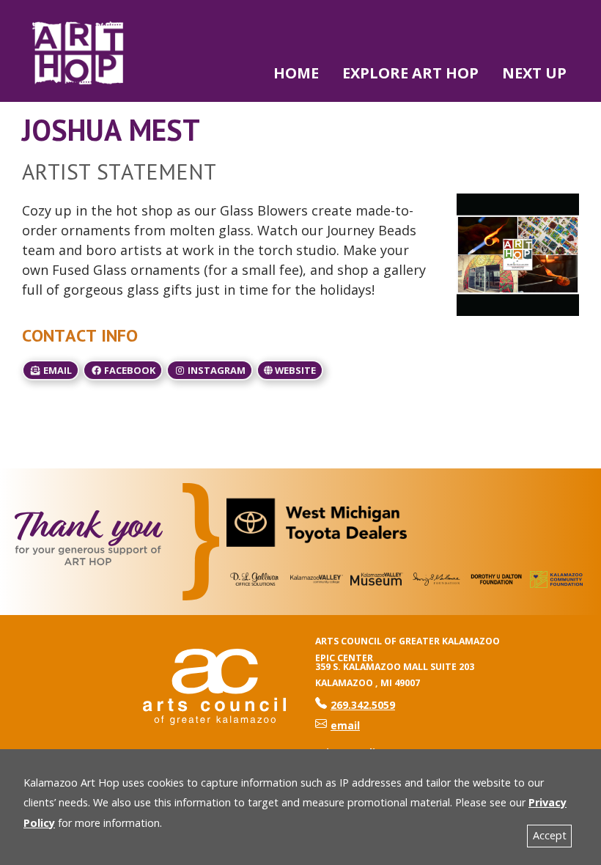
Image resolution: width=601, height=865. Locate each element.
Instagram (215, 370)
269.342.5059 (355, 705)
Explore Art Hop (410, 73)
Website (294, 370)
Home (296, 73)
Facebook (128, 370)
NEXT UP (534, 73)
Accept (550, 835)
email (56, 370)
